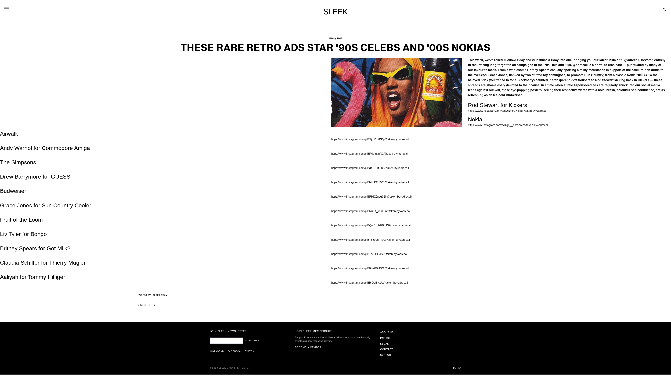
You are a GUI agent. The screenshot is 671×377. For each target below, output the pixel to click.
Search (385, 355)
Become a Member (308, 347)
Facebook (235, 351)
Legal (384, 344)
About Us (387, 332)
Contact (386, 349)
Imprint (385, 338)
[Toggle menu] (6, 8)
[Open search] (664, 9)
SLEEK (335, 12)
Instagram (217, 351)
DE (459, 368)
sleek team (160, 295)
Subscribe (252, 340)
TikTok (249, 351)
